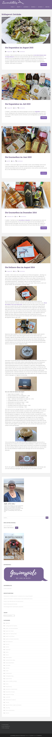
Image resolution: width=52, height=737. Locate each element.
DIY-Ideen (40, 6)
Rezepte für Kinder (9, 694)
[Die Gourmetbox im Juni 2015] (26, 139)
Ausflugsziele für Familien (11, 625)
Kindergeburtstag (9, 676)
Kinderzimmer (8, 678)
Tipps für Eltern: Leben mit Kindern (13, 705)
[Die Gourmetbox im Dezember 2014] (26, 195)
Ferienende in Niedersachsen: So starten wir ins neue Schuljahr (18, 596)
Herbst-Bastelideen (9, 662)
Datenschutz (22, 735)
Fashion (7, 647)
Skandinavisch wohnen (10, 699)
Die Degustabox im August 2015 (19, 47)
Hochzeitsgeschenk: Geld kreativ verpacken (13, 606)
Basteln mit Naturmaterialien (12, 639)
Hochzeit (7, 668)
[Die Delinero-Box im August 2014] (26, 249)
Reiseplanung (8, 686)
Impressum (18, 735)
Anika (15, 51)
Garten (7, 652)
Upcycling (7, 707)
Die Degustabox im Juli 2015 (17, 104)
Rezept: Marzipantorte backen (10, 604)
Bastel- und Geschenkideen (11, 628)
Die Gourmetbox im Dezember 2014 (21, 212)
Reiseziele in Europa (10, 691)
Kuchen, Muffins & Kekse (11, 681)
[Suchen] (47, 517)
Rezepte (18, 6)
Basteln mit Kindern (9, 636)
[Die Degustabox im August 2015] (26, 30)
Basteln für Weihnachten (11, 633)
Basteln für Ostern (9, 631)
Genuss (7, 654)
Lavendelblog (12, 735)
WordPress (40, 735)
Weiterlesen (43, 64)
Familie (12, 6)
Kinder (6, 670)
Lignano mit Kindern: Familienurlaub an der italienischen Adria (18, 598)
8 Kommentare (22, 271)
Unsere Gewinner (8, 588)
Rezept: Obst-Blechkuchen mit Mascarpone (13, 601)
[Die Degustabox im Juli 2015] (26, 86)
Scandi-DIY (7, 697)
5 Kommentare (22, 51)
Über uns (47, 6)
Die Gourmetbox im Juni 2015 (18, 157)
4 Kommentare (22, 108)
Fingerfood (7, 649)
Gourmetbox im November (24, 220)
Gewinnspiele (8, 657)
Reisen (6, 684)
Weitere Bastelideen (10, 710)
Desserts (7, 644)
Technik (7, 702)
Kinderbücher (8, 673)
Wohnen (33, 6)
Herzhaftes (7, 665)
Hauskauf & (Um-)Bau (10, 660)
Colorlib (31, 735)
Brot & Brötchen (9, 641)
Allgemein (7, 623)
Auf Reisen (26, 6)
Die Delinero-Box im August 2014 (20, 267)
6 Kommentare (20, 161)
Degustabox (37, 111)
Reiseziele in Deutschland (11, 689)
